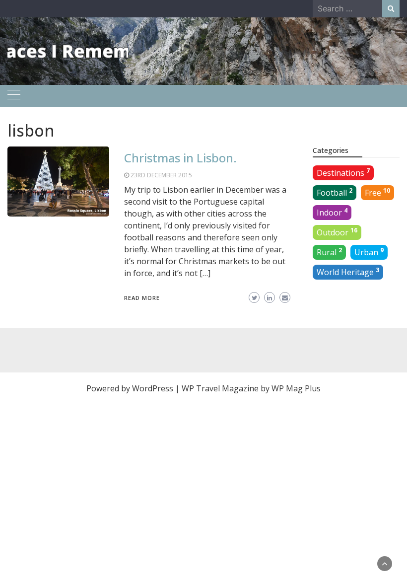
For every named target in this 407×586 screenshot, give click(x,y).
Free (377, 192)
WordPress (152, 388)
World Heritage (348, 272)
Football (334, 192)
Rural (329, 252)
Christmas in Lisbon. (180, 157)
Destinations (343, 172)
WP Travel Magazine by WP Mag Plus (251, 388)
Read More (142, 297)
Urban (369, 252)
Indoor (332, 212)
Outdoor (337, 232)
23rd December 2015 (161, 175)
